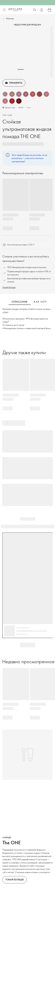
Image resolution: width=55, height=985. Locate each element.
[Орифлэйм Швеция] (15, 9)
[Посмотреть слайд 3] (34, 72)
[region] (27, 52)
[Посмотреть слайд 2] (27, 72)
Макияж (10, 18)
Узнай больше (9, 287)
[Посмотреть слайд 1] (21, 72)
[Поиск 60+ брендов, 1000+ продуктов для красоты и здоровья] (34, 9)
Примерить (15, 82)
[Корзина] (49, 10)
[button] (5, 94)
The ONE (7, 115)
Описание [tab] (20, 301)
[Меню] (4, 10)
